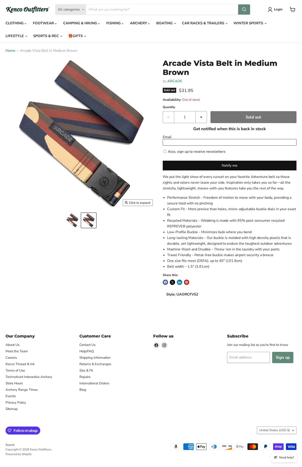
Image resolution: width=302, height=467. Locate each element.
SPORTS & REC (46, 36)
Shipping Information (95, 357)
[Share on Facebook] (165, 282)
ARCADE (174, 81)
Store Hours (14, 383)
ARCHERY (139, 23)
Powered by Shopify (19, 454)
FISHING (114, 23)
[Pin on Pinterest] (186, 282)
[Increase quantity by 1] (201, 117)
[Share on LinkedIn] (179, 282)
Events (11, 396)
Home (10, 51)
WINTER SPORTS (248, 23)
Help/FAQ (86, 351)
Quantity (169, 107)
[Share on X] (172, 282)
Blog (82, 389)
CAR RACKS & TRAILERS (203, 23)
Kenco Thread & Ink (20, 364)
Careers (11, 357)
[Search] (244, 9)
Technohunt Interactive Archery (29, 377)
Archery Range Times (22, 389)
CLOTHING (15, 23)
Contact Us (87, 345)
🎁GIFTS (76, 36)
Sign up (283, 357)
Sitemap (12, 409)
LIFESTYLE (15, 36)
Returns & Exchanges (95, 364)
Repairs (84, 377)
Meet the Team (17, 351)
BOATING (165, 23)
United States (274, 430)
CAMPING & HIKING (80, 23)
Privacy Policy (16, 402)
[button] (72, 220)
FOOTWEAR (44, 23)
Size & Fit (86, 370)
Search (10, 445)
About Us (12, 345)
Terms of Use (15, 370)
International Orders (94, 383)
